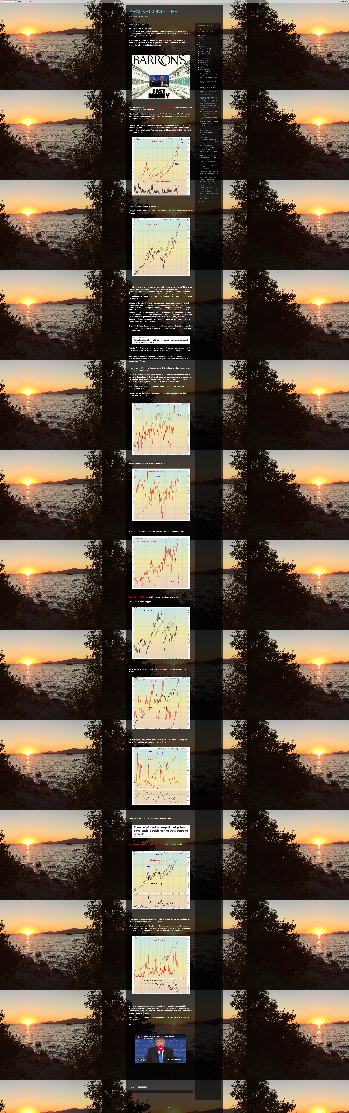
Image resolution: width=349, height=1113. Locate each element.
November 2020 (204, 51)
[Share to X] (143, 1087)
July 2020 (203, 60)
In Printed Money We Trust (207, 145)
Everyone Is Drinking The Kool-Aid (209, 171)
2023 (200, 40)
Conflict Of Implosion (205, 187)
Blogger (181, 1107)
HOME (200, 29)
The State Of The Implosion (207, 181)
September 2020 (204, 55)
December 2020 (204, 49)
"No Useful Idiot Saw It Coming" (208, 132)
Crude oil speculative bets (139, 597)
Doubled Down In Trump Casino (208, 105)
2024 (200, 37)
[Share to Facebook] (144, 1087)
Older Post (189, 1096)
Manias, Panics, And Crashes (207, 103)
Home (161, 1096)
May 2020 (203, 65)
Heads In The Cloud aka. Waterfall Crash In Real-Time (209, 190)
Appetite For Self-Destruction (207, 125)
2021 (200, 44)
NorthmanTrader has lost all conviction (160, 107)
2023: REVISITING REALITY (206, 31)
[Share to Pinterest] (146, 1087)
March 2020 (203, 69)
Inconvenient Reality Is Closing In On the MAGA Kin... (209, 97)
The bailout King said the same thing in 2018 (146, 844)
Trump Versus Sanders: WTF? (208, 155)
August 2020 (203, 58)
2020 (200, 47)
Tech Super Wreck (204, 168)
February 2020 (204, 72)
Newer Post (133, 1096)
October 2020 (204, 53)
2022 (200, 42)
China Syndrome (204, 135)
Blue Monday (203, 196)
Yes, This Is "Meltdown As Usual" (208, 111)
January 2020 (204, 199)
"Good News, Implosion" (206, 123)
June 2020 (203, 62)
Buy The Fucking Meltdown (207, 179)
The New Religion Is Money (207, 130)
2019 (200, 201)
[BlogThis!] (141, 1087)
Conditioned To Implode (206, 94)
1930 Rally (202, 128)
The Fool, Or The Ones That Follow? (209, 193)
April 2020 (203, 67)
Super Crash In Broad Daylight (208, 85)
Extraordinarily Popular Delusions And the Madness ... (208, 148)
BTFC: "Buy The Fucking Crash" (208, 101)
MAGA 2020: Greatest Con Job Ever (209, 121)
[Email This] (139, 1087)
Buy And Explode (204, 137)
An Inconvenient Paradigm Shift (208, 139)
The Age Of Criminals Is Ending (208, 177)
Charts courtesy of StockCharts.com (207, 25)
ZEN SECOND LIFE (153, 11)
